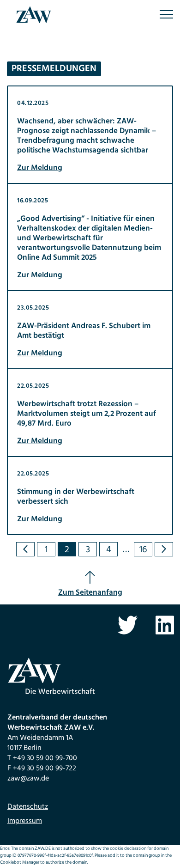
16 (143, 549)
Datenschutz (27, 807)
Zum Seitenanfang (90, 592)
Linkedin (164, 625)
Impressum (24, 821)
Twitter (127, 625)
